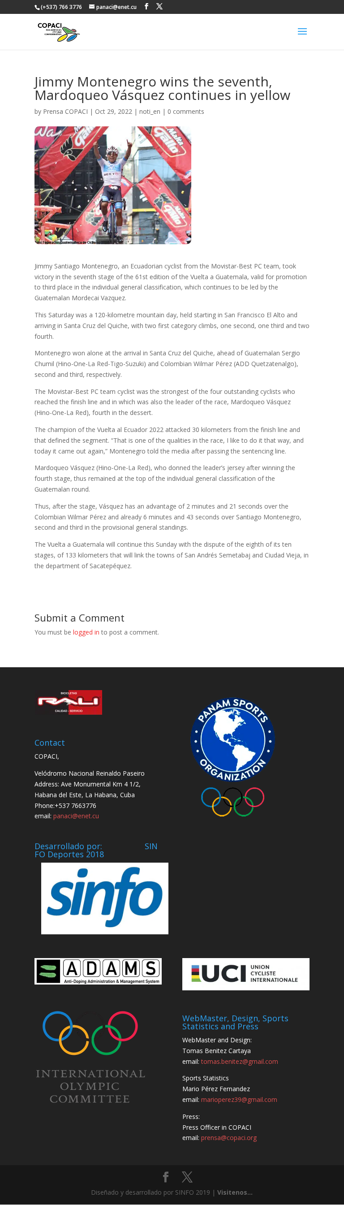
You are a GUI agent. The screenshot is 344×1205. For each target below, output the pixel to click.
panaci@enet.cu (76, 816)
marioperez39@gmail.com (239, 1099)
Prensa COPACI (65, 111)
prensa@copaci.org (229, 1137)
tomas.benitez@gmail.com (239, 1061)
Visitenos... (235, 1192)
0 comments (186, 111)
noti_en (149, 111)
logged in (86, 632)
